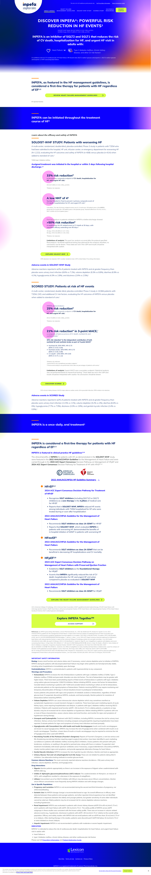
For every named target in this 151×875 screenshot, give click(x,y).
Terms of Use (70, 859)
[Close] (148, 871)
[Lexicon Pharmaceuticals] (75, 850)
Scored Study (98, 10)
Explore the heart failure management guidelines (75, 600)
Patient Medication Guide (118, 3)
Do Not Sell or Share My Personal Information (110, 870)
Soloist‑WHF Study (84, 10)
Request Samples (121, 9)
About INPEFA (49, 10)
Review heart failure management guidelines (75, 95)
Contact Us (78, 859)
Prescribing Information (50, 840)
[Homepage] (30, 5)
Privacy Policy (88, 859)
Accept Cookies (127, 870)
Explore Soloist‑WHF (55, 254)
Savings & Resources (110, 9)
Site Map (61, 859)
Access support (75, 624)
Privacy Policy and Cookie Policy (24, 872)
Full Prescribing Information (103, 3)
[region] (75, 871)
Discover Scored (53, 384)
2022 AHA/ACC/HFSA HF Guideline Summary (73, 480)
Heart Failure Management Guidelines (66, 9)
